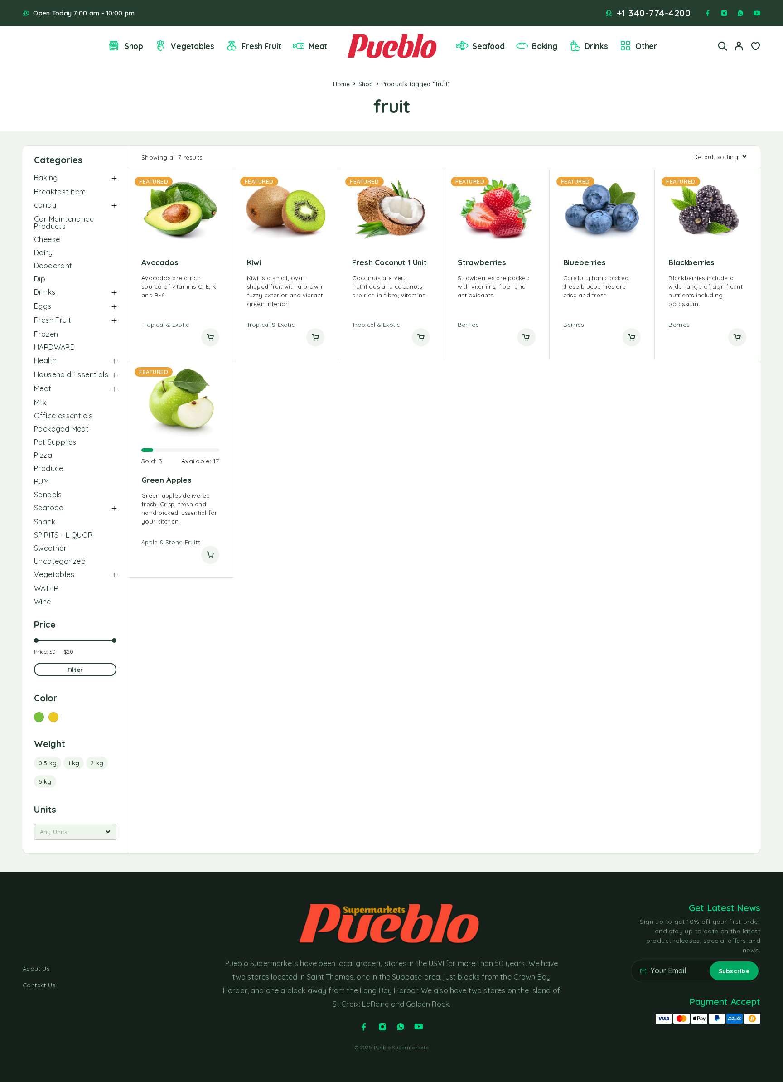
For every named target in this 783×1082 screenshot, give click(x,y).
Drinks (596, 46)
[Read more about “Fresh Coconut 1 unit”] (421, 337)
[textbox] (75, 831)
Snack (44, 521)
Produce (48, 468)
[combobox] (75, 832)
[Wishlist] (755, 47)
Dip (39, 278)
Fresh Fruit (261, 46)
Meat (318, 46)
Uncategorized (60, 561)
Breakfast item (60, 191)
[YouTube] (757, 13)
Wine (42, 601)
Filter (75, 669)
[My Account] (739, 46)
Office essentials (63, 415)
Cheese (47, 239)
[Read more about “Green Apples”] (210, 555)
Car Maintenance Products (64, 222)
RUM (41, 481)
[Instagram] (724, 13)
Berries (468, 324)
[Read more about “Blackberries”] (737, 337)
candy (45, 204)
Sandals (48, 494)
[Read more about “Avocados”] (210, 337)
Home (341, 83)
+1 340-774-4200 (654, 13)
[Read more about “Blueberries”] (632, 337)
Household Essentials (71, 374)
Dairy (43, 252)
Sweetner (50, 548)
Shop (133, 46)
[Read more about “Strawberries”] (526, 337)
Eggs (43, 306)
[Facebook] (708, 13)
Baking (544, 46)
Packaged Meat (61, 428)
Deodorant (53, 265)
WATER (46, 588)
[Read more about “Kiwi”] (315, 337)
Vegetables (192, 46)
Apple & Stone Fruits (170, 542)
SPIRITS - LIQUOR (63, 534)
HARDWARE (54, 347)
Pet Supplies (55, 441)
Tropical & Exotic (165, 324)
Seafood (488, 46)
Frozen (46, 334)
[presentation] (180, 287)
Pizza (43, 455)
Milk (40, 402)
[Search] (723, 46)
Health (45, 360)
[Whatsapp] (740, 13)
